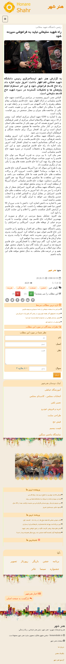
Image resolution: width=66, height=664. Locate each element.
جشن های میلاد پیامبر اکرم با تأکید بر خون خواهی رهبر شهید (41, 528)
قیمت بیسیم (55, 428)
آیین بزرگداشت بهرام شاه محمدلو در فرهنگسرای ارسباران (42, 524)
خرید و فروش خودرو (51, 409)
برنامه (56, 561)
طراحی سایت (54, 415)
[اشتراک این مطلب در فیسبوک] (17, 300)
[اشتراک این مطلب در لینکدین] (27, 300)
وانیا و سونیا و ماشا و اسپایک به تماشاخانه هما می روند (43, 499)
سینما (43, 569)
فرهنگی (21, 288)
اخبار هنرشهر (31, 594)
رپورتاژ (24, 561)
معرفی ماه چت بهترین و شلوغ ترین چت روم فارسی (44, 494)
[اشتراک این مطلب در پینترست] (33, 300)
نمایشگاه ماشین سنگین (50, 434)
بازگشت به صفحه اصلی (18, 598)
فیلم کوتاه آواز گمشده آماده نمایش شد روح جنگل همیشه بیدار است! (38, 532)
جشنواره (54, 569)
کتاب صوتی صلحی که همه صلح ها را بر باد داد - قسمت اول (42, 520)
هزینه (9, 288)
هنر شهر (56, 6)
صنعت (33, 288)
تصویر (14, 561)
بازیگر (35, 561)
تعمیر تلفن (56, 402)
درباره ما (61, 647)
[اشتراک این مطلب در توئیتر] (12, 300)
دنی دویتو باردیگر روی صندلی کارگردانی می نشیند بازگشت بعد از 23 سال (37, 503)
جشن (43, 288)
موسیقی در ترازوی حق (53, 322)
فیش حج (57, 422)
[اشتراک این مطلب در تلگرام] (22, 300)
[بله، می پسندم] (31, 293)
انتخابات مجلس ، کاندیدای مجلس (45, 396)
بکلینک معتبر (59, 653)
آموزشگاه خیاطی (53, 390)
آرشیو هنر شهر (59, 660)
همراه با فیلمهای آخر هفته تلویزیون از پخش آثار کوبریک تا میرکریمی (38, 313)
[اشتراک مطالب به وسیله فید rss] (7, 300)
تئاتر (33, 569)
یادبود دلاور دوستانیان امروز (52, 507)
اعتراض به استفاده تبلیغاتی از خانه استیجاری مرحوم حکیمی (41, 309)
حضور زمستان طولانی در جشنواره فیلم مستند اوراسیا (43, 317)
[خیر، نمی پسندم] (17, 293)
